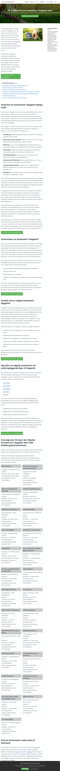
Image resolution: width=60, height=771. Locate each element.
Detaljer (42, 766)
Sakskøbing (6, 392)
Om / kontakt (49, 2)
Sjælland (42, 2)
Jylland (32, 2)
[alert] (30, 766)
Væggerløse (6, 383)
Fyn (37, 2)
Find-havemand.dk (8, 2)
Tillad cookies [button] (25, 768)
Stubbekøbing (7, 389)
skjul (16, 83)
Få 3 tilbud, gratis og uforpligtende (30, 16)
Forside (27, 2)
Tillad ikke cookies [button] (34, 768)
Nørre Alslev (6, 386)
